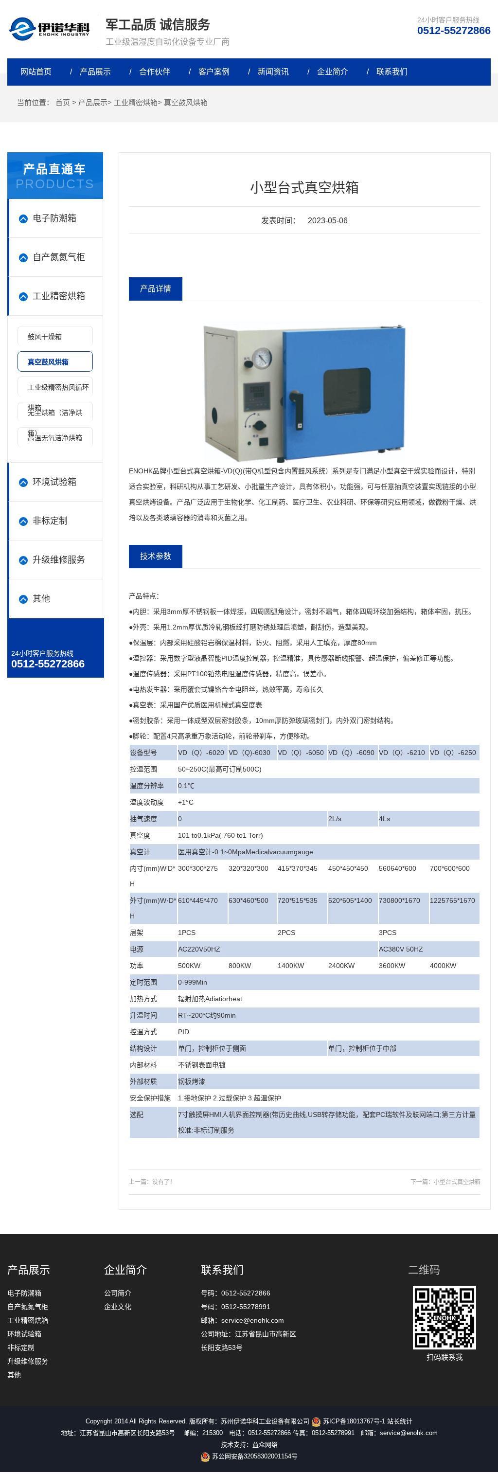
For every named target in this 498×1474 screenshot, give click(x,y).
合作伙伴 (154, 72)
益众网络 (265, 1444)
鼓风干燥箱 (45, 337)
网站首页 (36, 72)
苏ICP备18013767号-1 (353, 1421)
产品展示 (95, 72)
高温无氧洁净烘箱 (55, 438)
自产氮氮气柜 (27, 1307)
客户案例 (214, 72)
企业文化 (117, 1307)
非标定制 (21, 1347)
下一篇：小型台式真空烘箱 (445, 1182)
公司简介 (117, 1293)
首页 (62, 102)
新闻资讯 (273, 72)
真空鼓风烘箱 (186, 102)
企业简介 (332, 72)
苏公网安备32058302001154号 (254, 1456)
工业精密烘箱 (136, 102)
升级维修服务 (27, 1361)
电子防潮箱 (24, 1293)
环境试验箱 (24, 1334)
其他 (14, 1375)
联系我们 (392, 72)
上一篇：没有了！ (152, 1182)
